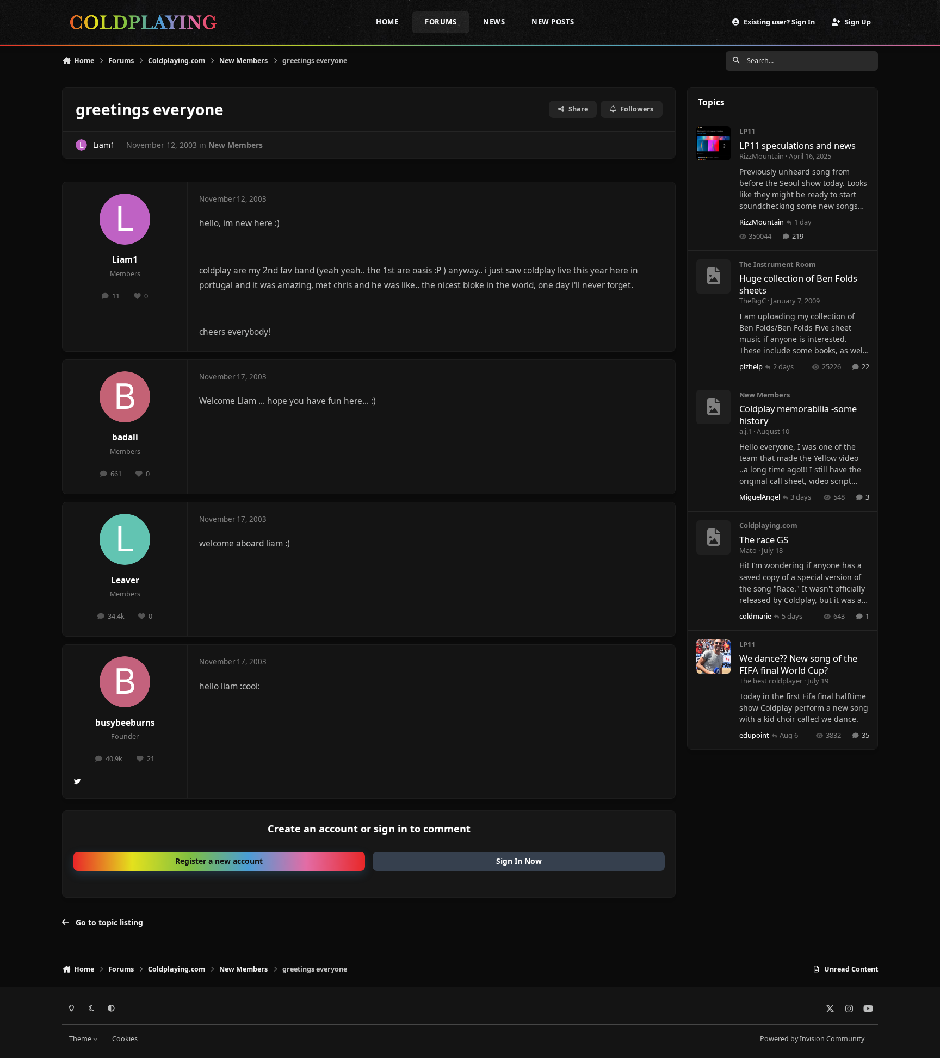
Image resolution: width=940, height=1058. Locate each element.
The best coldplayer (770, 681)
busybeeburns (125, 723)
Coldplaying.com (768, 525)
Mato (748, 550)
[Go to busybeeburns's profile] (125, 681)
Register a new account (219, 861)
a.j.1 (745, 431)
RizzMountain (761, 156)
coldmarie (755, 616)
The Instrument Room (777, 264)
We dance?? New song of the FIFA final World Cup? (798, 664)
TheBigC (752, 301)
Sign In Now (519, 861)
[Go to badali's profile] (125, 396)
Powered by (812, 1038)
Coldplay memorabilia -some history (798, 414)
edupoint (754, 735)
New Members (235, 145)
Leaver (125, 580)
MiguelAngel (759, 497)
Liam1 (104, 145)
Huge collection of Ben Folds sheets (798, 284)
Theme (81, 1038)
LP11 (747, 131)
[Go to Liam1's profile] (81, 145)
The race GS (763, 539)
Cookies (125, 1038)
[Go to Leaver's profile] (125, 539)
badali (125, 437)
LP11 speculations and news (797, 145)
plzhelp (751, 366)
